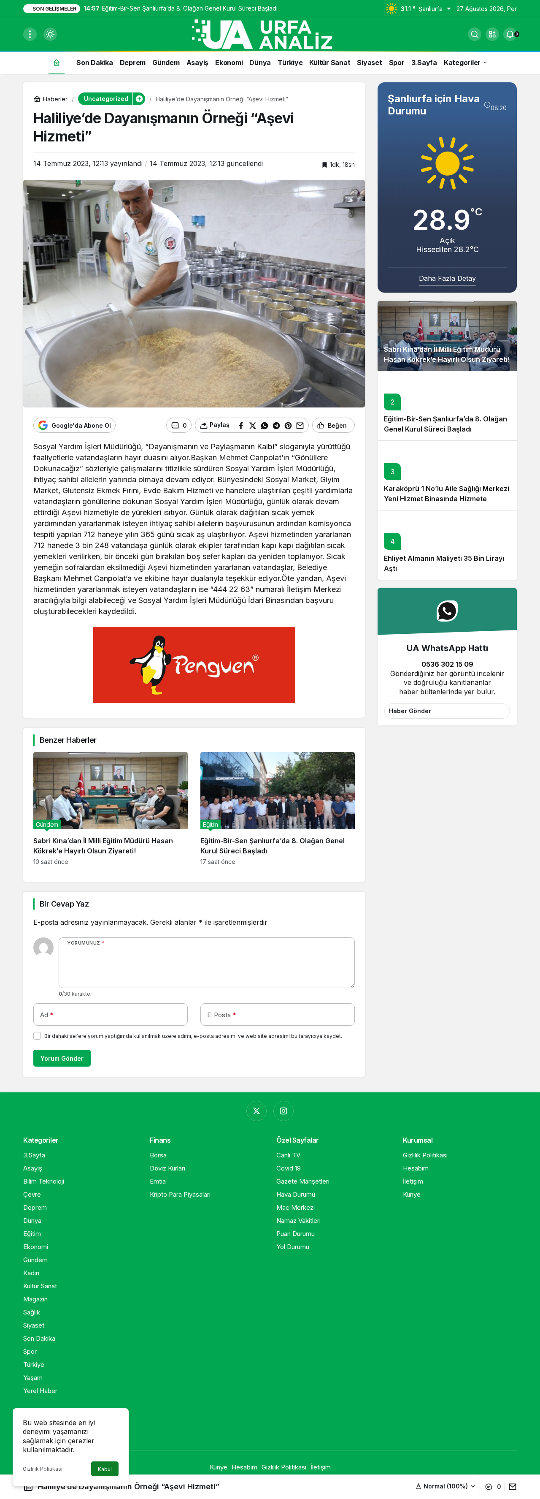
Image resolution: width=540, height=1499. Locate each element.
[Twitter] (256, 1111)
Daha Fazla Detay (447, 278)
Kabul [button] (105, 1469)
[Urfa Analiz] (270, 33)
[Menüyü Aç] (30, 34)
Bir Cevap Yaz (64, 903)
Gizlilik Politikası (42, 1469)
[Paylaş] (511, 1487)
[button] (492, 34)
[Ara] (474, 34)
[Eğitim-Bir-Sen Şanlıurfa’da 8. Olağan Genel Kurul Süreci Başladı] (277, 808)
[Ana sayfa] (56, 62)
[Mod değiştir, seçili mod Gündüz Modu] (50, 34)
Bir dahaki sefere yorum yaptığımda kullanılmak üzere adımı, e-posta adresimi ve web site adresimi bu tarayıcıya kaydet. (193, 1036)
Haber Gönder (410, 710)
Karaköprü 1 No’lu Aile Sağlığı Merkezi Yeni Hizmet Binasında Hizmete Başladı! (446, 498)
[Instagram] (283, 1111)
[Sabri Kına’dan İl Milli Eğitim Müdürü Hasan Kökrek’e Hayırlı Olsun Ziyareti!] (110, 808)
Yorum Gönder (62, 1058)
